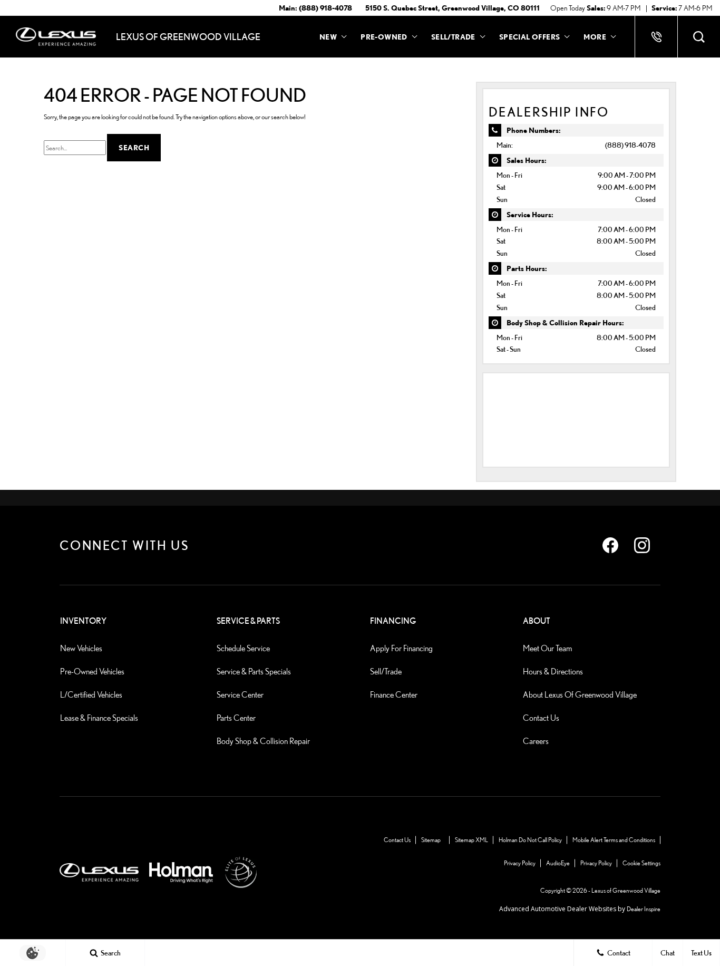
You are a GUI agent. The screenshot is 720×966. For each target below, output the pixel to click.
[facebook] (610, 545)
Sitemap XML (471, 840)
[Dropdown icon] (656, 37)
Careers (536, 741)
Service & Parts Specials (254, 671)
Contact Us (541, 718)
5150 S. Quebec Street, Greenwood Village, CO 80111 (452, 7)
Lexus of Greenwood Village (625, 890)
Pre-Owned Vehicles (92, 671)
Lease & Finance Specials (99, 718)
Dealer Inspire (643, 909)
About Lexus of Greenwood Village (580, 695)
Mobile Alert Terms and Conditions (613, 840)
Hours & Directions (553, 671)
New (328, 36)
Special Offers (529, 36)
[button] (699, 37)
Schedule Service (243, 648)
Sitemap (431, 840)
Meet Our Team (547, 648)
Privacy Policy (520, 863)
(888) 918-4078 (630, 144)
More (595, 38)
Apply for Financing (401, 648)
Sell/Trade (386, 671)
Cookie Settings (641, 863)
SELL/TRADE (453, 38)
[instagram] (642, 545)
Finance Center (393, 695)
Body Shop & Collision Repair (263, 741)
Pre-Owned (384, 36)
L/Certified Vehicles (91, 695)
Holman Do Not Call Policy (530, 840)
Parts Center (236, 718)
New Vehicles (81, 648)
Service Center (240, 695)
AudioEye (558, 863)
